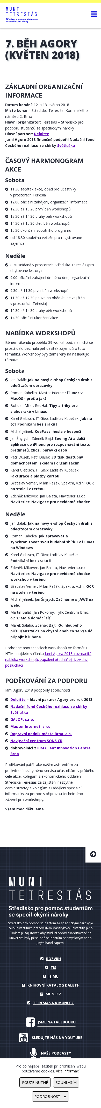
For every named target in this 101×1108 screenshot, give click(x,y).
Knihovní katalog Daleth (53, 985)
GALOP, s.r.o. (22, 719)
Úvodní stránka (50, 897)
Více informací (68, 1071)
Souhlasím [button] (66, 1082)
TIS (53, 967)
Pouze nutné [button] (35, 1082)
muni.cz (53, 993)
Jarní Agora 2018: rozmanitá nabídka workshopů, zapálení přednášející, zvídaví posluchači (48, 659)
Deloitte (18, 699)
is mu (53, 976)
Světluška (66, 145)
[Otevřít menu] (94, 13)
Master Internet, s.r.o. (31, 726)
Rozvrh (53, 958)
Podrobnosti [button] (47, 1096)
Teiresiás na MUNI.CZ (53, 1002)
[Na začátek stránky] (93, 855)
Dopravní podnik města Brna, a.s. (41, 733)
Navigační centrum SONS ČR (36, 740)
